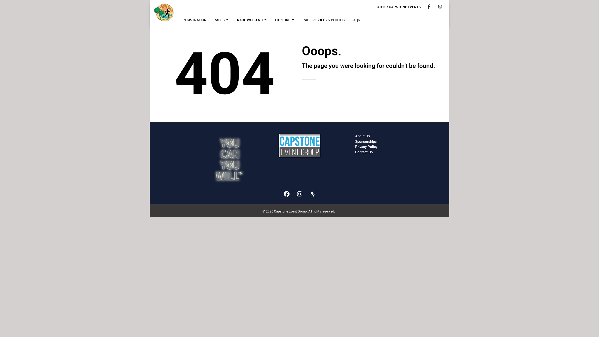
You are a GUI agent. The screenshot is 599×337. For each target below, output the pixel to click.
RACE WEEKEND (250, 20)
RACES (219, 20)
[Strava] (312, 194)
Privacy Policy (366, 147)
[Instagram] (299, 194)
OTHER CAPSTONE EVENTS (399, 7)
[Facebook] (286, 194)
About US (362, 136)
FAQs (356, 20)
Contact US (364, 152)
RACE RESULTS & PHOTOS (324, 20)
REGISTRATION (195, 20)
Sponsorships (366, 141)
